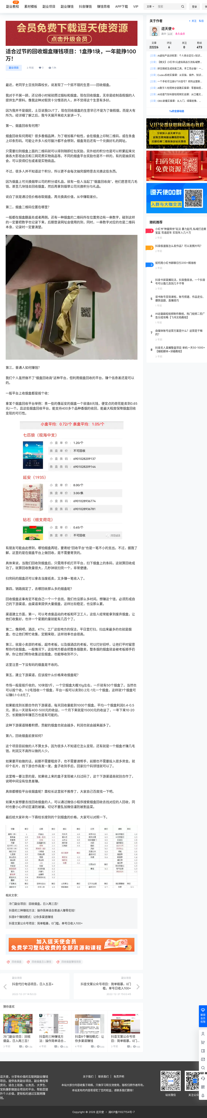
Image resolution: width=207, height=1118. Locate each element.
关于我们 (88, 1076)
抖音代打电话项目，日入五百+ (33, 984)
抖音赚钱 (85, 6)
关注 (194, 20)
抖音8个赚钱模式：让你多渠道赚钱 (31, 916)
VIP (135, 6)
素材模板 (30, 6)
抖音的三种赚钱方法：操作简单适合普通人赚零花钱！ (43, 910)
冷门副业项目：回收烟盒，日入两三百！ (34, 903)
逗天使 (99, 1112)
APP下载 (121, 6)
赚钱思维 (103, 6)
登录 (194, 6)
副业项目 (48, 6)
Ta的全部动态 (176, 111)
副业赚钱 (67, 6)
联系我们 (103, 1076)
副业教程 (12, 6)
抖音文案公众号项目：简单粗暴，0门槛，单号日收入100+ (46, 923)
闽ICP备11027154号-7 (122, 1112)
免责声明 (119, 1076)
